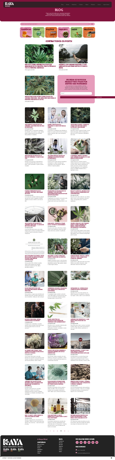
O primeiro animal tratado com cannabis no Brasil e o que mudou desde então (80, 157)
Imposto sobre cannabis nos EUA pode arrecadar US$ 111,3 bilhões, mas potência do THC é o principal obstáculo (40, 66)
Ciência (60, 449)
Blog (62, 4)
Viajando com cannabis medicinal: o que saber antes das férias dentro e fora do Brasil (73, 66)
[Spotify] (89, 442)
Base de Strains (40, 444)
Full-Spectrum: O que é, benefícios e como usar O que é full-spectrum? (57, 417)
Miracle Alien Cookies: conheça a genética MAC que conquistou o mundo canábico (80, 383)
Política (60, 448)
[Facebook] (96, 442)
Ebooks (38, 447)
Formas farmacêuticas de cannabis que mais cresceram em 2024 (34, 192)
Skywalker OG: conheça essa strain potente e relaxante (79, 288)
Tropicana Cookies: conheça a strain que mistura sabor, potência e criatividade (80, 126)
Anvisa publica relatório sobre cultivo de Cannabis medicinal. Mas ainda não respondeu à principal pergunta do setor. (40, 98)
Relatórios (74, 4)
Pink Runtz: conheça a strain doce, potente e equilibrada (56, 224)
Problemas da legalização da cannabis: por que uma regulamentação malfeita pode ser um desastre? (57, 193)
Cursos (99, 4)
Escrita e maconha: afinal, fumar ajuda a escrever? (33, 320)
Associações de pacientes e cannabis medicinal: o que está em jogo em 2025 (34, 225)
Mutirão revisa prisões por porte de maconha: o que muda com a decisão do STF (79, 417)
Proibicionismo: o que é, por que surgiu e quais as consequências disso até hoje (80, 352)
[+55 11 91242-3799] (76, 449)
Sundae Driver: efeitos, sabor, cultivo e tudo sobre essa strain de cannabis (80, 257)
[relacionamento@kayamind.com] (76, 452)
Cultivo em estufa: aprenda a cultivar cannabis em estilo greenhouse (56, 352)
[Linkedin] (92, 442)
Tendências (61, 441)
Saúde (60, 451)
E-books (81, 4)
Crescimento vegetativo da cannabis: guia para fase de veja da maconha (34, 126)
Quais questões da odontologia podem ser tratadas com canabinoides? (57, 321)
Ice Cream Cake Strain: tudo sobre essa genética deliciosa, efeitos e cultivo (34, 352)
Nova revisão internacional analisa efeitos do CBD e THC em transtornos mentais (56, 383)
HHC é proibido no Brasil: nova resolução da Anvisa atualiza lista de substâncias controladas (34, 257)
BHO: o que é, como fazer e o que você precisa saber (34, 416)
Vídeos (86, 4)
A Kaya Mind (42, 439)
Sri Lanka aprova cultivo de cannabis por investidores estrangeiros (56, 157)
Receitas (61, 442)
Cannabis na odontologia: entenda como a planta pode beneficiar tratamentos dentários (34, 383)
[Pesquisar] (92, 24)
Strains (67, 4)
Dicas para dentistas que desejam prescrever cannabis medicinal (34, 289)
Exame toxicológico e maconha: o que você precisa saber (57, 126)
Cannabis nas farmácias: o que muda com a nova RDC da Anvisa (80, 321)
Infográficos (39, 449)
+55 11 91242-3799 (81, 450)
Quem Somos (106, 4)
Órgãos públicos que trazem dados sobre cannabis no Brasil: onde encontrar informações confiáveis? (80, 225)
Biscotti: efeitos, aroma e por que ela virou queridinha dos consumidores (80, 192)
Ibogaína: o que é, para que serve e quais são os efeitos (57, 256)
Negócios (61, 446)
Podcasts (93, 4)
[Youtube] (81, 442)
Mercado (61, 444)
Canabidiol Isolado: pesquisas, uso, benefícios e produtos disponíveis (57, 289)
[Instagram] (77, 442)
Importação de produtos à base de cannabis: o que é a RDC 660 (34, 157)
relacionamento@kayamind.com (83, 453)
